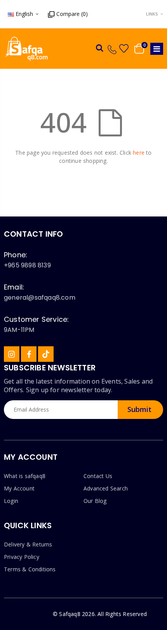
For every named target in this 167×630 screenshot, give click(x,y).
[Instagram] (11, 354)
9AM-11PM (19, 329)
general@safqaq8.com (39, 297)
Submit (139, 409)
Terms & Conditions (30, 569)
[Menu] (156, 49)
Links (152, 14)
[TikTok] (46, 354)
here (138, 152)
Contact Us (98, 476)
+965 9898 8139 (27, 265)
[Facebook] (29, 354)
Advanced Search (106, 488)
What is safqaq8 (24, 476)
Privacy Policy (21, 556)
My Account (19, 488)
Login (11, 500)
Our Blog (95, 500)
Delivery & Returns (28, 544)
